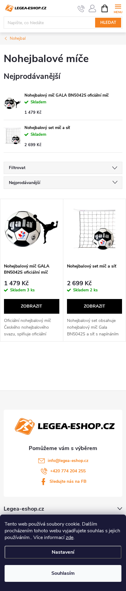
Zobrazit (31, 306)
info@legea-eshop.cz (68, 461)
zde (69, 537)
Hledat (108, 22)
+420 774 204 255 (68, 471)
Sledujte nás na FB (68, 481)
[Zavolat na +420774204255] (81, 9)
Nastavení (63, 552)
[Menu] (118, 8)
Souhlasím (63, 573)
